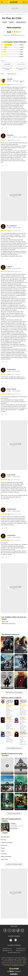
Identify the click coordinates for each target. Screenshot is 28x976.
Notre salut (3, 839)
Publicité (24, 957)
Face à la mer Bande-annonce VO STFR (7, 791)
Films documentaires (19, 14)
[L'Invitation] (5, 828)
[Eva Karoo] (3, 136)
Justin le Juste (4, 859)
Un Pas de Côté (11, 18)
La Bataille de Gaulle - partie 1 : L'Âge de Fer (23, 702)
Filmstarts (5, 948)
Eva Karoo (10, 135)
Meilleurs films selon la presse (8, 623)
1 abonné (9, 137)
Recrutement (18, 957)
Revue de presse (18, 960)
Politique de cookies (12, 959)
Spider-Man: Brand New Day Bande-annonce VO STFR (21, 687)
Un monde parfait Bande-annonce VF (7, 687)
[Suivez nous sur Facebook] (5, 930)
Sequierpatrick (11, 369)
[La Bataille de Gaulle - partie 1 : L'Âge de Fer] (16, 702)
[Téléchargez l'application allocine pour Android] (16, 940)
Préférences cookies (22, 959)
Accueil (3, 14)
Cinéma (6, 14)
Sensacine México (12, 952)
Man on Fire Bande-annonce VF (7, 652)
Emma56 (9, 79)
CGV (6, 959)
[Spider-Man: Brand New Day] (16, 734)
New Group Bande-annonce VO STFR (21, 773)
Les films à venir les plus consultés (14, 864)
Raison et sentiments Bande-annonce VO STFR (21, 652)
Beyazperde (6, 950)
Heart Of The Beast (5, 837)
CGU (2, 959)
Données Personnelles (8, 960)
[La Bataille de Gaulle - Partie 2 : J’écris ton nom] (3, 702)
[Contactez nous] (23, 930)
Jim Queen (22, 717)
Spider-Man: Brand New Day (23, 732)
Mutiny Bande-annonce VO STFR (21, 669)
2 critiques (9, 227)
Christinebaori (11, 535)
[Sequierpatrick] (3, 370)
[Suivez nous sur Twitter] (10, 930)
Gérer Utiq (19, 962)
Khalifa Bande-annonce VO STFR (7, 773)
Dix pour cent (4, 845)
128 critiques (15, 81)
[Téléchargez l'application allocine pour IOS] (11, 940)
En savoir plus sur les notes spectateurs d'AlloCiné (14, 35)
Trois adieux (4, 853)
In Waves (8, 732)
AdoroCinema (19, 950)
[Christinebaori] (3, 536)
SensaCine (19, 948)
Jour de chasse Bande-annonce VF (7, 808)
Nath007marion (11, 509)
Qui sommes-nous (10, 957)
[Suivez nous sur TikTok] (18, 930)
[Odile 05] (3, 267)
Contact (3, 957)
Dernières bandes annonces (14, 813)
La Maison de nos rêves (6, 842)
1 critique (9, 371)
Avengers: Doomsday (6, 856)
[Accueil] (12, 2)
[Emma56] (3, 80)
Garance (3, 850)
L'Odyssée (8, 717)
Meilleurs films (5, 621)
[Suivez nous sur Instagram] (14, 930)
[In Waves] (3, 734)
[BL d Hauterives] (3, 226)
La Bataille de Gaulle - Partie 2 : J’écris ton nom (9, 702)
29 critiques (15, 137)
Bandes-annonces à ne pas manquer (14, 692)
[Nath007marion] (3, 510)
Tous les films (11, 14)
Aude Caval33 (11, 474)
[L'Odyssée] (3, 720)
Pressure (3, 848)
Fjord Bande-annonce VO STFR (7, 669)
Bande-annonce (9, 716)
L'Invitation (13, 823)
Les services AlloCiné (10, 962)
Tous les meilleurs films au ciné (14, 748)
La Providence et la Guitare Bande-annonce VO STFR (21, 791)
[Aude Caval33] (3, 475)
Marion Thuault (11, 389)
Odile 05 (9, 266)
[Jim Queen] (16, 720)
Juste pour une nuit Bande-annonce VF (21, 808)
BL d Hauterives (12, 225)
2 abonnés (9, 81)
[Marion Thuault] (3, 389)
